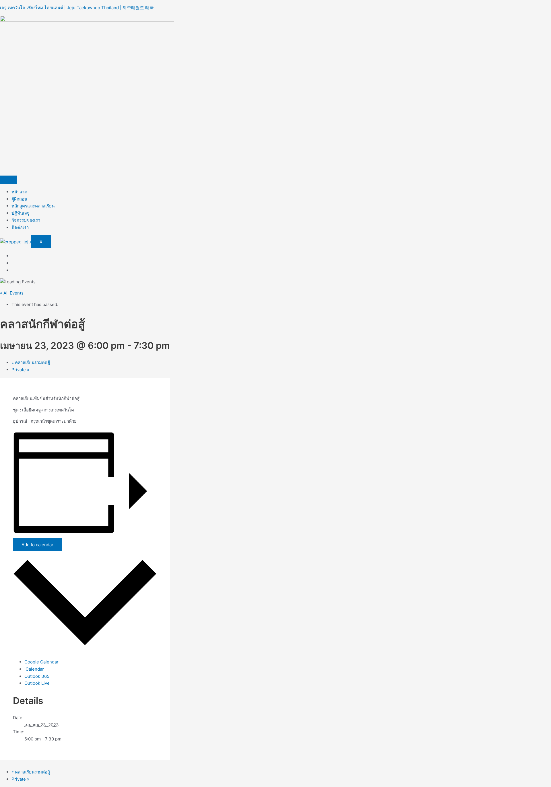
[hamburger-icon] (8, 180)
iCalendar (34, 669)
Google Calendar (41, 662)
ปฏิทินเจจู (20, 213)
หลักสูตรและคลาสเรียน (33, 206)
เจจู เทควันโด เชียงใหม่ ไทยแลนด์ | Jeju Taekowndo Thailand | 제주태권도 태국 (77, 7)
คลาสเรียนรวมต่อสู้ (30, 362)
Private (20, 369)
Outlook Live (37, 683)
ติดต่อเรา (20, 227)
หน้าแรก (19, 192)
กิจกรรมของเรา (25, 220)
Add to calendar (37, 544)
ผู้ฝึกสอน (19, 199)
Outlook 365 (36, 676)
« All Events (12, 293)
